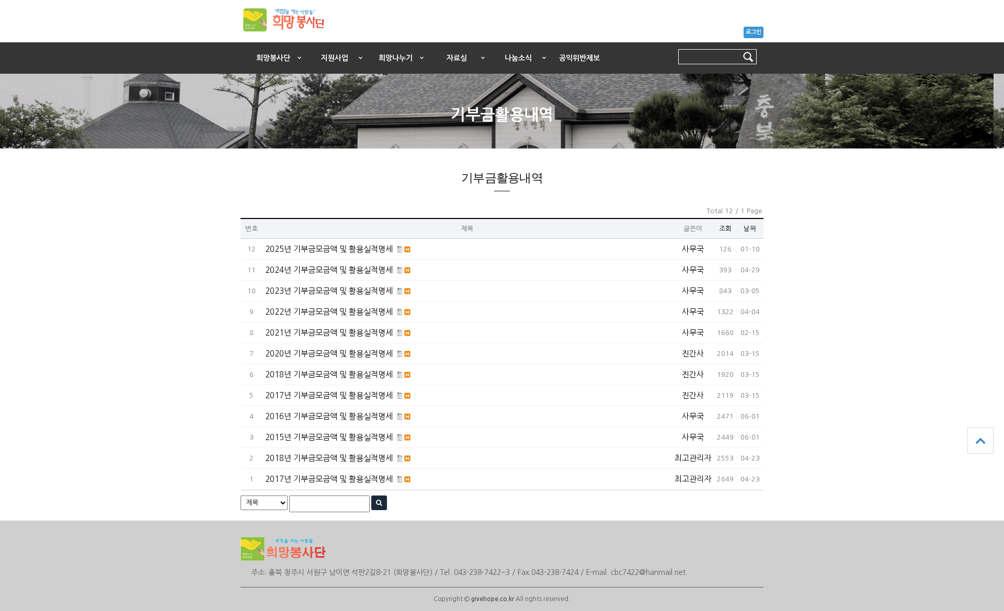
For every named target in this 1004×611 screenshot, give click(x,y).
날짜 (750, 228)
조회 (725, 228)
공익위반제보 (579, 58)
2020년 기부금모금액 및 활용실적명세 (329, 354)
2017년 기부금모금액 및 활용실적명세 (329, 395)
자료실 (457, 58)
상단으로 (980, 441)
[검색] (379, 502)
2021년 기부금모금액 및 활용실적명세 (329, 333)
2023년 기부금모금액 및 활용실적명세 (329, 291)
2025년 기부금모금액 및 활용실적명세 (329, 249)
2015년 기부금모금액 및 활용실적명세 (329, 437)
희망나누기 (396, 58)
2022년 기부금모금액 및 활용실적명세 (329, 312)
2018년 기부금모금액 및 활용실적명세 (329, 374)
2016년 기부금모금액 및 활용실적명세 (329, 416)
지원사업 (334, 58)
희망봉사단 (273, 58)
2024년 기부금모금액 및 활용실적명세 (329, 270)
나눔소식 (518, 58)
